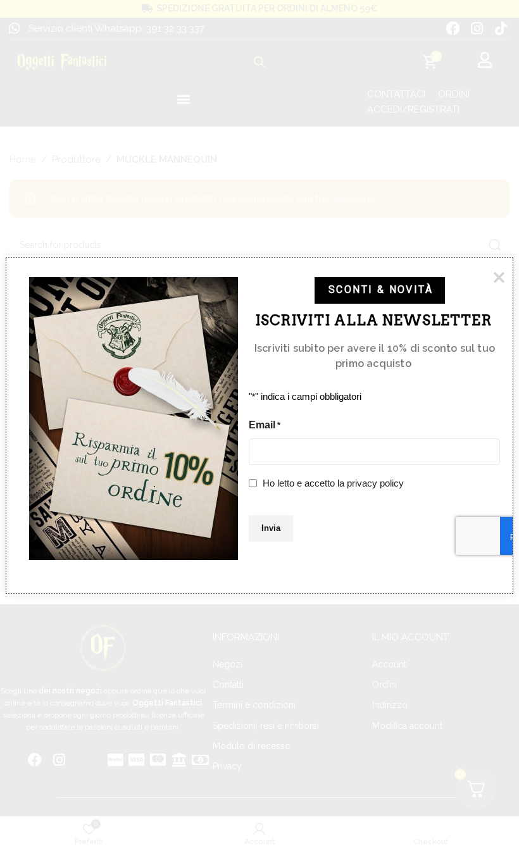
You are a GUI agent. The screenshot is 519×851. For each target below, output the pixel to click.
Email (264, 424)
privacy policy (375, 482)
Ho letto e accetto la (333, 482)
